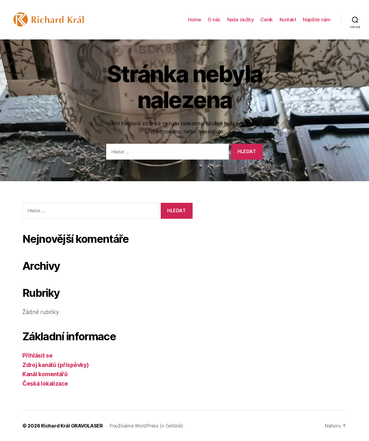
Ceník (266, 19)
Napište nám (316, 19)
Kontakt (288, 19)
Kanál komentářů (45, 374)
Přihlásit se (37, 355)
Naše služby (240, 19)
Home (194, 19)
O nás (214, 19)
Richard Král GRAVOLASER (72, 426)
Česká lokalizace (45, 383)
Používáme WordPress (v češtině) (146, 426)
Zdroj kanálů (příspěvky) (55, 365)
